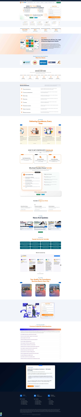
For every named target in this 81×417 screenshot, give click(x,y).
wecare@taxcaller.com (29, 0)
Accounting (46, 2)
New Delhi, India (25, 396)
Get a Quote (58, 2)
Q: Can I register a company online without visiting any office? (29, 348)
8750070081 (46, 316)
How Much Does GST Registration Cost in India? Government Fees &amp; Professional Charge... (40, 229)
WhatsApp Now (37, 386)
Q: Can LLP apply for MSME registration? (26, 341)
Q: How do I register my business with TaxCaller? (27, 329)
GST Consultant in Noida (24, 400)
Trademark (42, 2)
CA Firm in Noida (51, 400)
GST (34, 2)
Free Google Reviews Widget (40, 273)
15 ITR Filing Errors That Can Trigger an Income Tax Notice (26, 229)
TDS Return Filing (41, 11)
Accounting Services (27, 11)
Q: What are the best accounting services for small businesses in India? (30, 358)
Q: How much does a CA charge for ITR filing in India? (28, 351)
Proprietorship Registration (25, 242)
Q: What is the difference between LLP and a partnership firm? (29, 339)
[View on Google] (21, 259)
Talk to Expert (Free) (54, 17)
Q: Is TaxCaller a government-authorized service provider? (28, 334)
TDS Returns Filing (46, 245)
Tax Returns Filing (56, 247)
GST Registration (41, 10)
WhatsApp (31, 17)
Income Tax (38, 2)
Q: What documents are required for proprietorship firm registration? (30, 346)
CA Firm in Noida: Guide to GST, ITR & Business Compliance (53, 229)
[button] (20, 265)
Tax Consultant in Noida (37, 400)
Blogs (53, 2)
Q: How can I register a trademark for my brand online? (28, 344)
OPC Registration (56, 242)
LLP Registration (35, 242)
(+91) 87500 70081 (23, 0)
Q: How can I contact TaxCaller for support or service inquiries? (29, 336)
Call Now (36, 17)
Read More (26, 143)
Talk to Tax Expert (30, 386)
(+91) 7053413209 (53, 396)
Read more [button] (47, 270)
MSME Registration (54, 136)
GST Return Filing (56, 245)
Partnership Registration (45, 242)
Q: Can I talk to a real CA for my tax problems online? (28, 356)
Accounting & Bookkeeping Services (26, 136)
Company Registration (30, 2)
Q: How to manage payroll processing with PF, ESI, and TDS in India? (30, 353)
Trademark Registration (40, 136)
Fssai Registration (35, 247)
